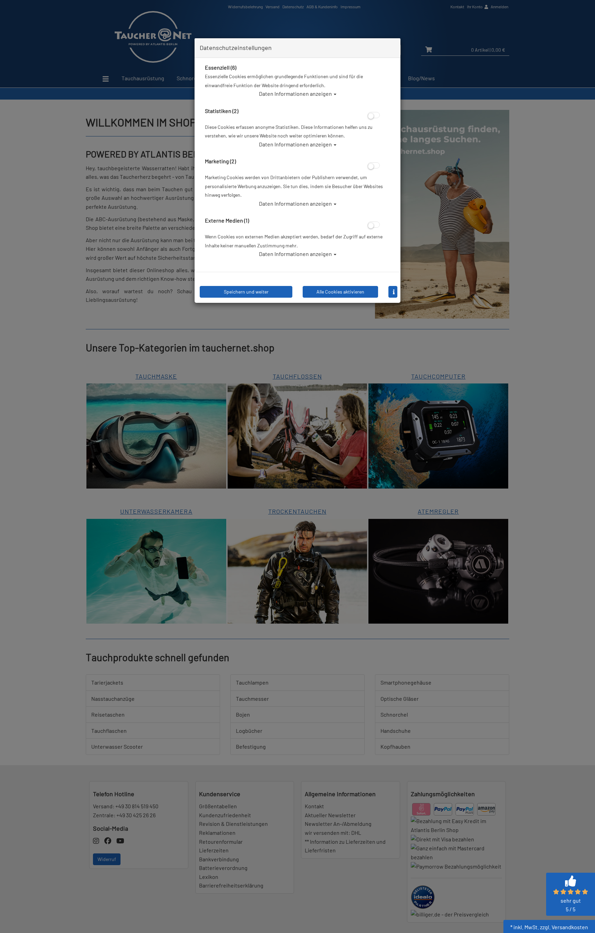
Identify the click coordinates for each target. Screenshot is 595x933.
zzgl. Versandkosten (564, 927)
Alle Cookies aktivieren (340, 292)
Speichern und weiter (246, 292)
